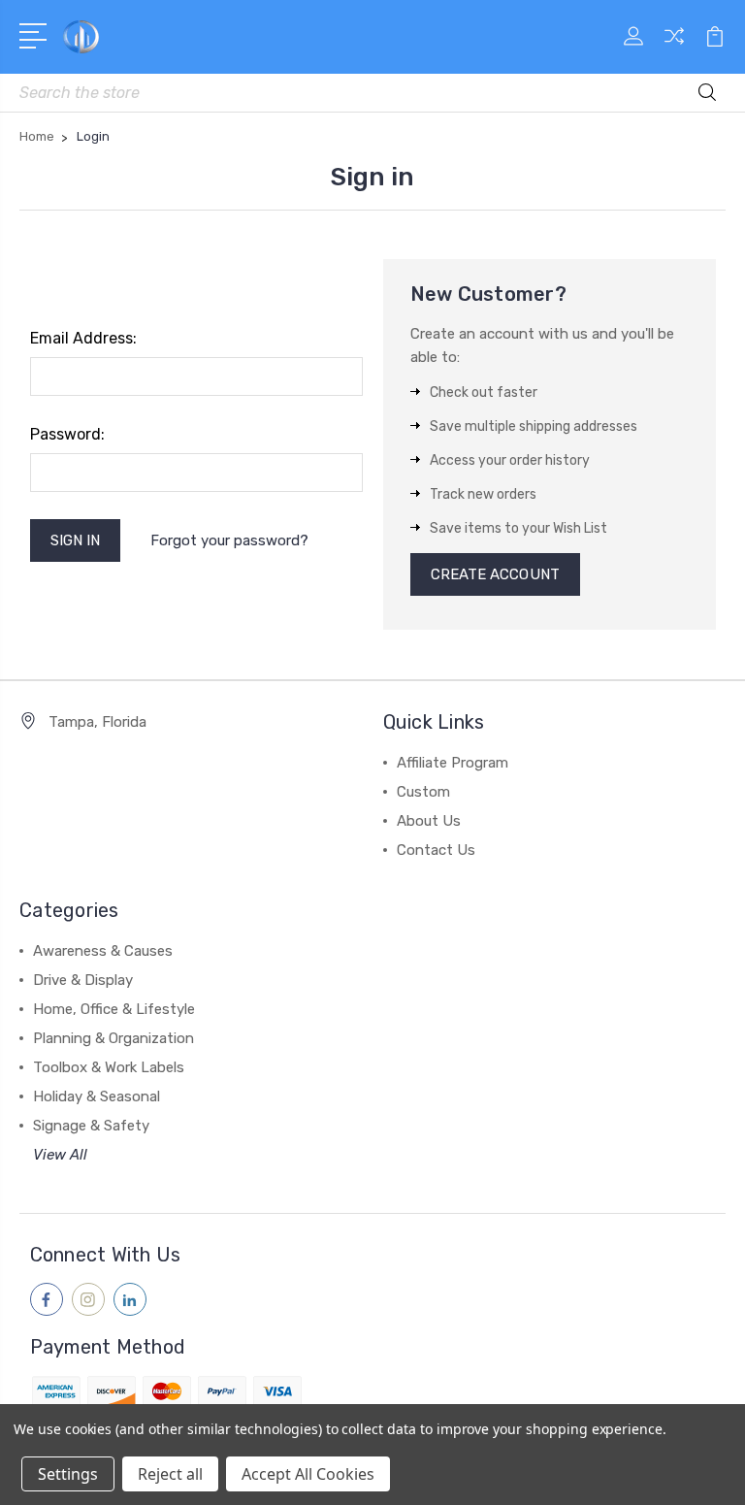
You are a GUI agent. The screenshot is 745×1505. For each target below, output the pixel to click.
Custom (423, 792)
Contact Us (436, 850)
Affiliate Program (452, 762)
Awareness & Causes (103, 951)
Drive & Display (83, 980)
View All (60, 1154)
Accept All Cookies (308, 1474)
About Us (429, 821)
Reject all (170, 1474)
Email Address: (83, 338)
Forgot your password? (229, 540)
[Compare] (674, 47)
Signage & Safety (91, 1125)
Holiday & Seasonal (96, 1096)
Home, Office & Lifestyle (114, 1009)
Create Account (495, 574)
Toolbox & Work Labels (108, 1067)
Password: (67, 434)
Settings (68, 1474)
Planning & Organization (113, 1038)
